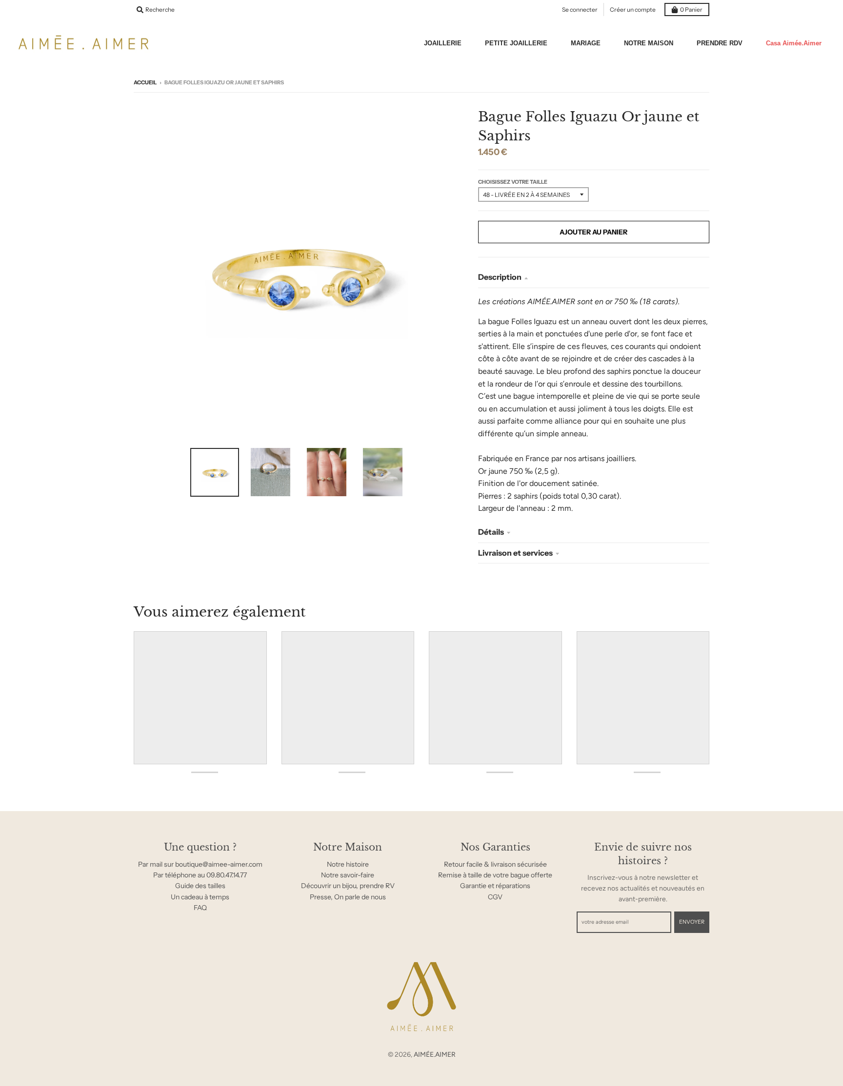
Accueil (145, 82)
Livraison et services (515, 553)
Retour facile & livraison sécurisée (495, 864)
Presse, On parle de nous (348, 896)
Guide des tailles (200, 885)
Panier (691, 9)
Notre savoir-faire (347, 875)
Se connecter (580, 9)
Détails (491, 532)
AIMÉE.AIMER (435, 1054)
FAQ (200, 907)
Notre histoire (348, 864)
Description (500, 277)
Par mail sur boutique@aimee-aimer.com (200, 864)
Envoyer (691, 921)
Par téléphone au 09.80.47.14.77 (200, 875)
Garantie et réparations (495, 885)
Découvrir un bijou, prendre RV (348, 885)
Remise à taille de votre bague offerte (495, 875)
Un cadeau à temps (200, 896)
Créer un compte (633, 9)
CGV (495, 896)
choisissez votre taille (512, 181)
